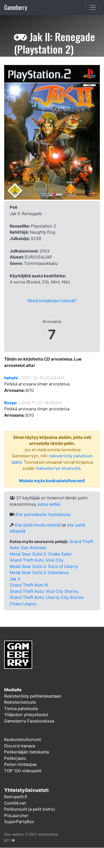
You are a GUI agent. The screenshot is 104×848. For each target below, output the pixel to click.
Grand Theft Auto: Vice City (36, 560)
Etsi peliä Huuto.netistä (37, 525)
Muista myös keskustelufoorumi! (52, 480)
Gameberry (15, 7)
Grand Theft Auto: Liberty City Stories (47, 597)
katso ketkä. (49, 504)
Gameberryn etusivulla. (59, 468)
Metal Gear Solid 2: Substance (39, 572)
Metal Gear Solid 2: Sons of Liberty (44, 566)
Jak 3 (15, 578)
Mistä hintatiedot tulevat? (52, 300)
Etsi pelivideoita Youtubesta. (43, 514)
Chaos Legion (23, 603)
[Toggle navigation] (92, 7)
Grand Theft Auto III (29, 585)
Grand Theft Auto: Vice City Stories (44, 591)
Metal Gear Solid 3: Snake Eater (41, 554)
